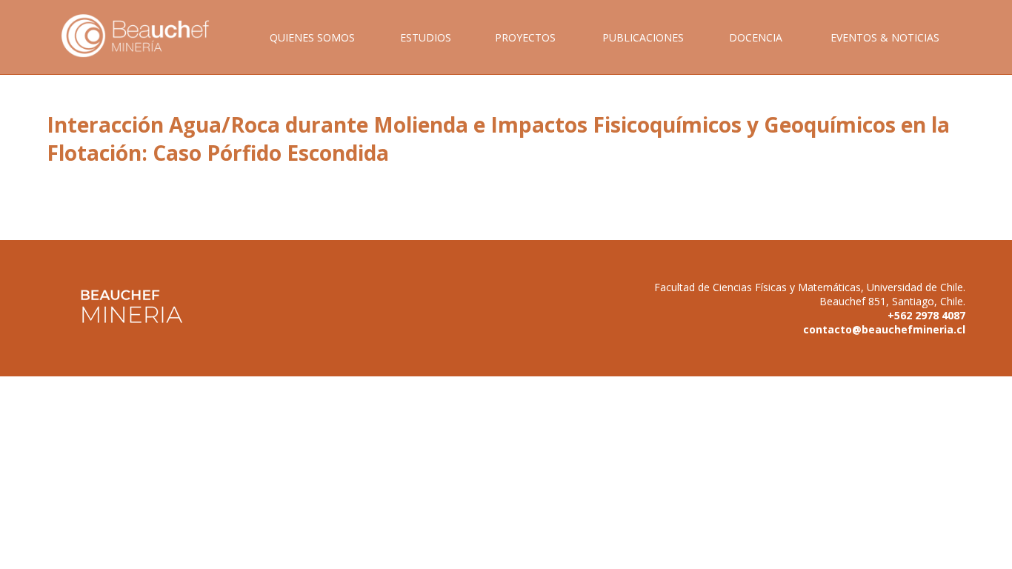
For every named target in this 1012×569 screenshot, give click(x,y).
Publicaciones (643, 37)
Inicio (146, 52)
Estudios (425, 37)
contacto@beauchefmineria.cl (884, 329)
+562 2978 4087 (926, 315)
